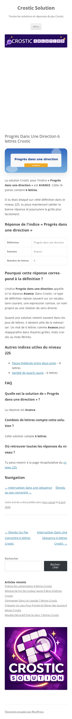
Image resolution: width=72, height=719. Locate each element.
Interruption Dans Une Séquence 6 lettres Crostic (52, 537)
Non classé (48, 502)
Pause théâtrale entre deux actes (34, 363)
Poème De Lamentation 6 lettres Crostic (28, 586)
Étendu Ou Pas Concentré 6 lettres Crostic (17, 537)
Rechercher (11, 558)
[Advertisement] (36, 91)
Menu (36, 26)
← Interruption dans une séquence (28, 488)
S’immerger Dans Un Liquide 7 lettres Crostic (31, 600)
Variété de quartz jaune (28, 373)
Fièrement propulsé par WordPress (24, 711)
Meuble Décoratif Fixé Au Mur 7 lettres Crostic (32, 615)
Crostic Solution (36, 8)
